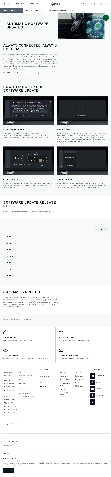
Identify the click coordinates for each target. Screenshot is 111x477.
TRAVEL (77, 382)
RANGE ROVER (8, 372)
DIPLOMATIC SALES (10, 386)
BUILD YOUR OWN (10, 383)
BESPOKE (7, 381)
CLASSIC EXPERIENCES (79, 385)
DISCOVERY (7, 378)
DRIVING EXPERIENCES (79, 375)
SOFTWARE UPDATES (25, 391)
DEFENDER (7, 375)
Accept (8, 471)
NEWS (62, 397)
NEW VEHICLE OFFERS (8, 403)
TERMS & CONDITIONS (11, 441)
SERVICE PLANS (45, 376)
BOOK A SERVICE (24, 393)
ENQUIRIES (63, 376)
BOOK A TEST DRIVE (10, 406)
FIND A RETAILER (9, 412)
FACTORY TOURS (80, 379)
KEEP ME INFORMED (10, 409)
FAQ (41, 382)
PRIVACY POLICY (9, 445)
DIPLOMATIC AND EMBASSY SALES (27, 378)
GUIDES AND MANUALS (26, 396)
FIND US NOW (64, 379)
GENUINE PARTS (45, 379)
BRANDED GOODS (9, 399)
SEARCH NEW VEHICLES (8, 395)
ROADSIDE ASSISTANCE (64, 373)
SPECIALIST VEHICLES (26, 375)
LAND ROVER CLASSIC (64, 393)
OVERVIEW (22, 372)
